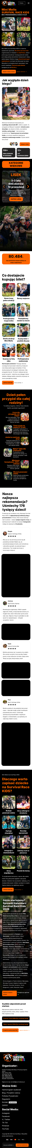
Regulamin (6, 1099)
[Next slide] (28, 186)
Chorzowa (18, 946)
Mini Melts (26, 942)
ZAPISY (5, 1105)
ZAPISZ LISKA (16, 199)
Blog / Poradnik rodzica (11, 1093)
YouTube (5, 1129)
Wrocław (5, 983)
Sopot (21, 987)
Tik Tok (5, 1123)
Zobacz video (25, 144)
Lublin (11, 987)
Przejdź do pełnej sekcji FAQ (10, 1030)
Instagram (6, 1113)
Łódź (24, 983)
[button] (16, 1019)
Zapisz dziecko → (22, 71)
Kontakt (5, 1102)
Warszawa (25, 981)
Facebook (6, 1116)
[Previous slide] (4, 186)
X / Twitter (6, 1119)
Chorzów (11, 985)
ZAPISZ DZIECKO (22, 1145)
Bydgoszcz (6, 987)
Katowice (5, 985)
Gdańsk (15, 983)
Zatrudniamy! (12, 1102)
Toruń (22, 985)
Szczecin (17, 985)
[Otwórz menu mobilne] (28, 3)
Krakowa (11, 946)
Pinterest (5, 1126)
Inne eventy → (18, 382)
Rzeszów (16, 987)
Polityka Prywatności (10, 1096)
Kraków (20, 983)
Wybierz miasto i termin (9, 71)
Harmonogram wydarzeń (11, 1090)
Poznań (10, 983)
